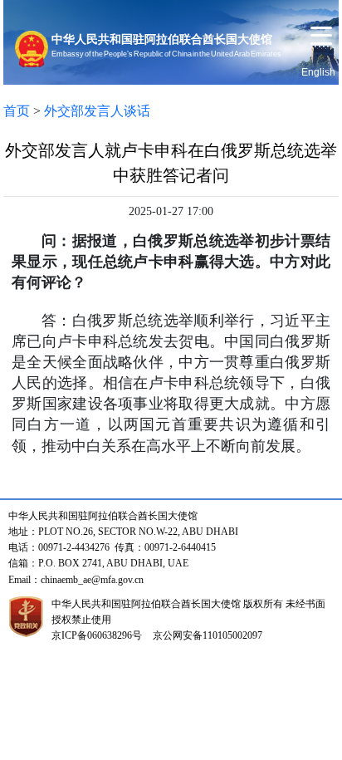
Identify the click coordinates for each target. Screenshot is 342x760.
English (318, 72)
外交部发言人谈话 (97, 111)
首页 (16, 111)
